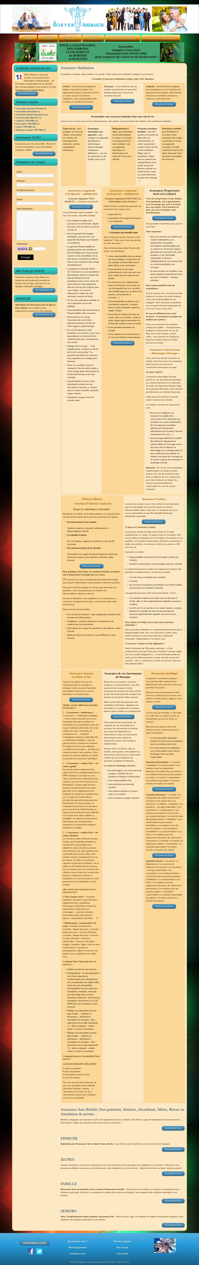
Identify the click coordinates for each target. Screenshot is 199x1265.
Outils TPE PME (24, 127)
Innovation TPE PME (26, 124)
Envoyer (25, 257)
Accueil (27, 38)
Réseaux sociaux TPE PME (29, 130)
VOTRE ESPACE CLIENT (34, 1243)
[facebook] (31, 1251)
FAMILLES (70, 38)
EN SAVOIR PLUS (26, 94)
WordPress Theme (95, 1262)
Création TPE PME (25, 121)
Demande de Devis (81, 107)
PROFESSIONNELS (123, 38)
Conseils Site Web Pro (27, 117)
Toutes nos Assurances (161, 38)
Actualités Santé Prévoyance (30, 114)
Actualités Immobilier (26, 111)
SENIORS (93, 38)
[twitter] (39, 1251)
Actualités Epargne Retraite (30, 108)
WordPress (82, 1262)
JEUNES (47, 38)
